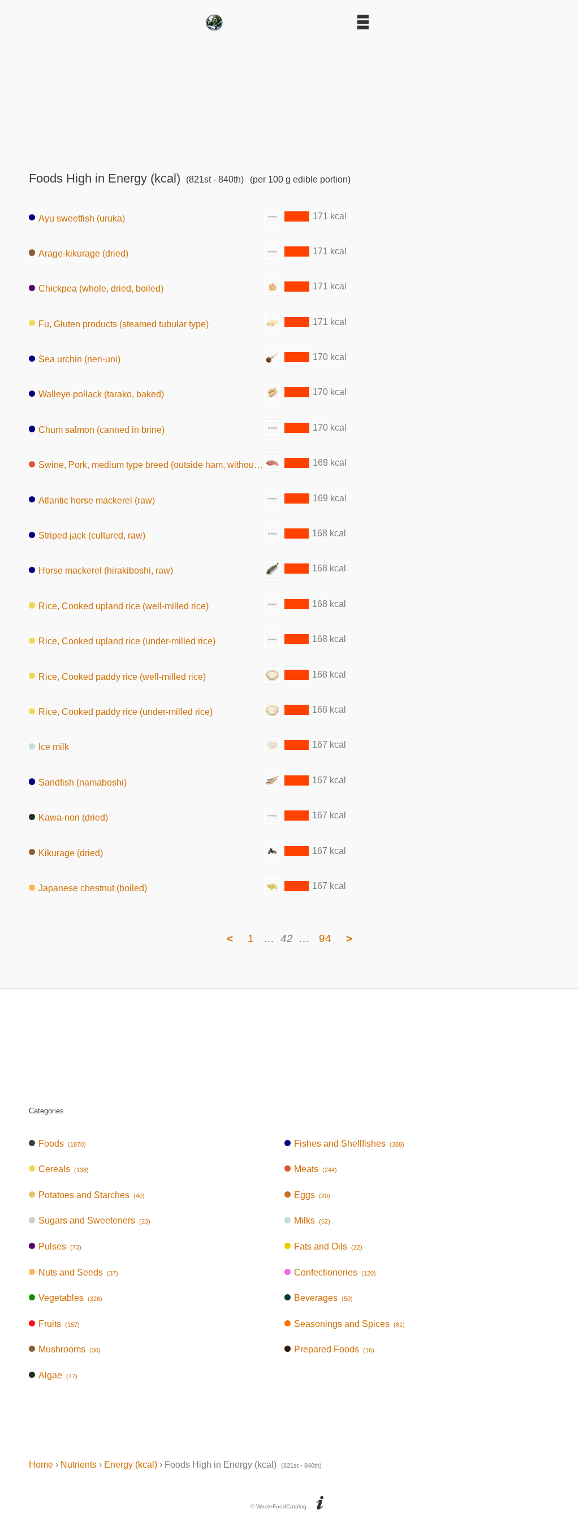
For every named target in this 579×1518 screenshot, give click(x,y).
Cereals (63, 1169)
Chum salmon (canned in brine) (101, 429)
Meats (315, 1169)
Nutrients (79, 1464)
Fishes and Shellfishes (349, 1143)
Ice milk (53, 747)
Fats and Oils (328, 1246)
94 (325, 938)
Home (41, 1464)
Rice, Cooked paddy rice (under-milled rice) (125, 712)
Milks (312, 1220)
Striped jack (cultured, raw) (91, 535)
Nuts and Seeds (78, 1272)
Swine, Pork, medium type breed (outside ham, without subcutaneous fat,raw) (150, 465)
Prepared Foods (334, 1349)
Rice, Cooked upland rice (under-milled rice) (126, 641)
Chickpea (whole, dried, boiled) (100, 288)
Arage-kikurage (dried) (83, 253)
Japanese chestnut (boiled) (92, 888)
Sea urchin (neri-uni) (79, 359)
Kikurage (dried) (70, 852)
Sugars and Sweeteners (94, 1220)
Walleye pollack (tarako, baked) (101, 394)
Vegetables (70, 1298)
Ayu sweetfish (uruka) (81, 218)
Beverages (323, 1298)
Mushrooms (69, 1349)
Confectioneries (335, 1272)
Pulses (59, 1246)
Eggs (312, 1195)
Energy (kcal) (130, 1464)
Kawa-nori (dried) (73, 817)
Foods (62, 1143)
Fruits (59, 1324)
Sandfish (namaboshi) (82, 782)
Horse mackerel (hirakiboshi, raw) (105, 570)
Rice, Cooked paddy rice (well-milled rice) (122, 676)
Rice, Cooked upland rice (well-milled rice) (123, 605)
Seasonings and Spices (349, 1324)
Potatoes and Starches (91, 1195)
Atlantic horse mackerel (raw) (96, 500)
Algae (57, 1375)
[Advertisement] (289, 97)
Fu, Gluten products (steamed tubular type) (123, 323)
